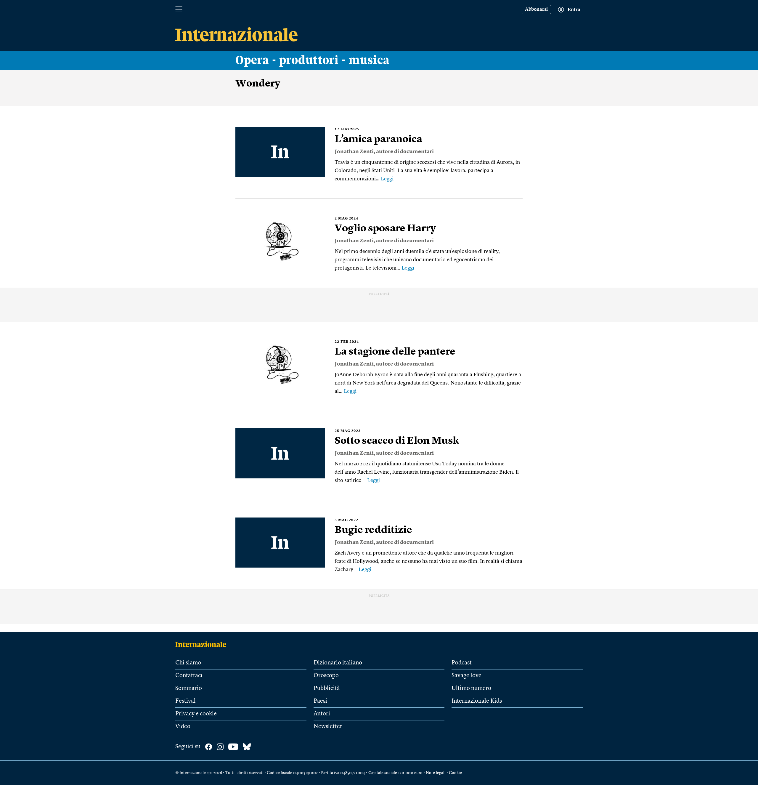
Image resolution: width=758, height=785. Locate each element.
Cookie (455, 773)
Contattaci (189, 676)
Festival (185, 701)
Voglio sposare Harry (385, 229)
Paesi (320, 701)
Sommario (188, 688)
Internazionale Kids (477, 701)
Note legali (436, 773)
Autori (322, 714)
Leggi (387, 179)
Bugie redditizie (373, 530)
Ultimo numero (471, 688)
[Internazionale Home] (202, 644)
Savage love (466, 676)
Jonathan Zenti (354, 151)
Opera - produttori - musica (312, 60)
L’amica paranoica (378, 139)
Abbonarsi (536, 9)
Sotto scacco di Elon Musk (397, 441)
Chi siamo (188, 663)
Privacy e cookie (196, 714)
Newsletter (328, 727)
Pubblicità (327, 688)
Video (182, 727)
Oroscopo (326, 676)
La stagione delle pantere (395, 352)
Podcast (462, 663)
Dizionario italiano (338, 663)
